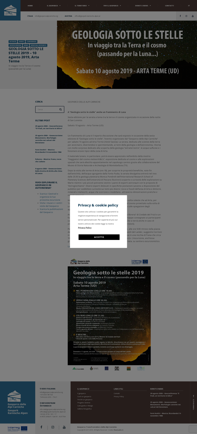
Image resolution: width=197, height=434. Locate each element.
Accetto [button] (99, 237)
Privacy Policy (84, 227)
